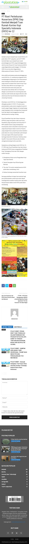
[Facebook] (3, 285)
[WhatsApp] (14, 285)
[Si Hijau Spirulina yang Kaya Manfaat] (6, 441)
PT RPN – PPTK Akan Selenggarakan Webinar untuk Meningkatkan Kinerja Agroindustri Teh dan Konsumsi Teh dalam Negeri (21, 299)
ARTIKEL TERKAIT (7, 327)
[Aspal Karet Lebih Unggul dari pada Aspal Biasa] (6, 458)
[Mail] (16, 533)
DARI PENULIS (18, 327)
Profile (12, 539)
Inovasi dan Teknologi (15, 441)
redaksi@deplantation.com (18, 522)
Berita (8, 11)
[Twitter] (7, 285)
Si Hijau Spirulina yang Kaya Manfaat (19, 439)
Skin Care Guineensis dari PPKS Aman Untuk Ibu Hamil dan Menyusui (8, 297)
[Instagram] (12, 533)
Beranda (4, 11)
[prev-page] (3, 373)
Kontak (16, 539)
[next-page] (5, 373)
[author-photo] (14, 316)
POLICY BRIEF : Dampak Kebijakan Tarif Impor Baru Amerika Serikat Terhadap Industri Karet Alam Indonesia (18, 365)
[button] (2, 7)
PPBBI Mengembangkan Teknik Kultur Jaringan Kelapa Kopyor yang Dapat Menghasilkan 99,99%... (19, 448)
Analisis (3, 329)
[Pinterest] (10, 285)
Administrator (7, 34)
